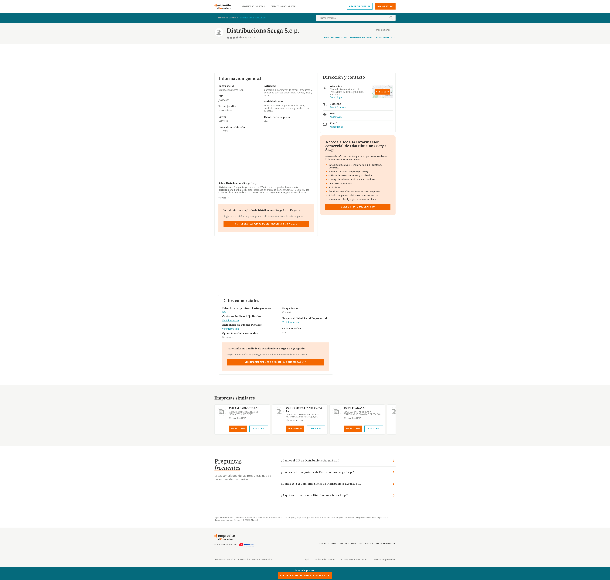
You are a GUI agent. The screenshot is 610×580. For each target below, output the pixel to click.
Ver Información (230, 320)
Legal (306, 559)
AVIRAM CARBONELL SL (244, 408)
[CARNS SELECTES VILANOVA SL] (279, 411)
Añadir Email (336, 127)
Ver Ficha (258, 428)
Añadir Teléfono (338, 107)
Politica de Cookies (325, 559)
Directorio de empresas (283, 6)
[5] (240, 37)
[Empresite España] (223, 6)
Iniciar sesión (385, 6)
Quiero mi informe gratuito (358, 206)
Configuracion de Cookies (354, 559)
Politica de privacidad (385, 559)
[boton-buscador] (391, 18)
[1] (228, 37)
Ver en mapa (382, 92)
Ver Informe (237, 428)
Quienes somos (327, 543)
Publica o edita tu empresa (380, 543)
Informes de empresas (252, 6)
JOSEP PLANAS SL (355, 408)
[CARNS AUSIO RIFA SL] (394, 411)
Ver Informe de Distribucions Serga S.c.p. (305, 575)
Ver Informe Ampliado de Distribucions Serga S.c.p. (266, 223)
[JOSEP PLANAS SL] (336, 411)
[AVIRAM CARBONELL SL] (221, 411)
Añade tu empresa (359, 6)
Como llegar (336, 97)
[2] (231, 37)
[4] (237, 37)
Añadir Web (336, 117)
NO (224, 312)
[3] (234, 37)
